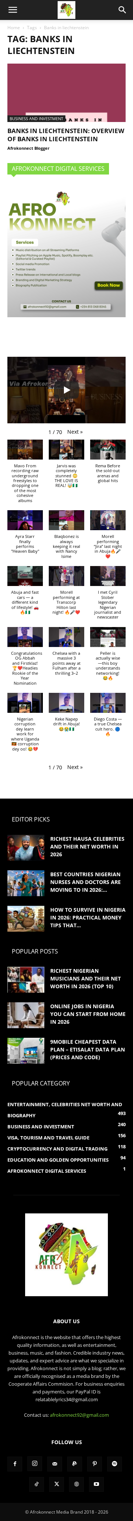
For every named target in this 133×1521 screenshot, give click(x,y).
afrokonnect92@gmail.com (79, 1415)
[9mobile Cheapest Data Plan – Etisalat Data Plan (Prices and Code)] (25, 1051)
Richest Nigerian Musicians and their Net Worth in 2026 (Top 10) (85, 978)
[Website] (76, 1484)
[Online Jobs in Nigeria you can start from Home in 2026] (25, 1015)
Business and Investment (36, 118)
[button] (12, 10)
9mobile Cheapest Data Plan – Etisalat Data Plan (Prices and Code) (87, 1049)
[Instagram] (34, 1463)
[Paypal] (74, 1464)
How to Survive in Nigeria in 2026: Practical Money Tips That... (88, 917)
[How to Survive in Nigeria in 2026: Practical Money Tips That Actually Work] (25, 919)
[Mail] (54, 1464)
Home (13, 27)
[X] (56, 1484)
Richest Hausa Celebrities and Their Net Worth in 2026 (87, 846)
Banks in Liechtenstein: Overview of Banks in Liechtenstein (65, 134)
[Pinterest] (94, 1464)
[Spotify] (114, 1464)
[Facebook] (14, 1464)
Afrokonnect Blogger (28, 148)
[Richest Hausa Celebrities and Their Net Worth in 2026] (25, 848)
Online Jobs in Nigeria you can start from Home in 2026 (88, 1014)
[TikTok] (36, 1484)
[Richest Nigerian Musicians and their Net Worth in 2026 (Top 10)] (25, 980)
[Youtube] (96, 1484)
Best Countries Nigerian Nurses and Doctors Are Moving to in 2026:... (85, 882)
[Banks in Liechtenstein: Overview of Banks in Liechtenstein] (66, 93)
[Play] (66, 390)
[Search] (122, 10)
